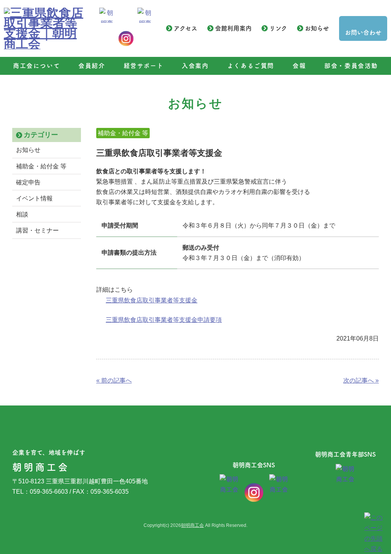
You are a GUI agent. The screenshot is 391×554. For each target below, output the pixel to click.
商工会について (36, 66)
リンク (278, 28)
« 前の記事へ (114, 380)
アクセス (185, 28)
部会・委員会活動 (351, 66)
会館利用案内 (233, 28)
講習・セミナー (37, 230)
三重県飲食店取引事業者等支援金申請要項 (164, 320)
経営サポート (144, 66)
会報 (299, 66)
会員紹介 (91, 66)
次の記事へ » (361, 380)
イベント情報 (34, 198)
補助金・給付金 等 (41, 166)
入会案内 (195, 66)
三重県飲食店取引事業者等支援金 (151, 300)
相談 (22, 214)
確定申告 (28, 182)
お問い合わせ (363, 32)
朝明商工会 (192, 525)
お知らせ (317, 28)
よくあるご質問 (250, 66)
